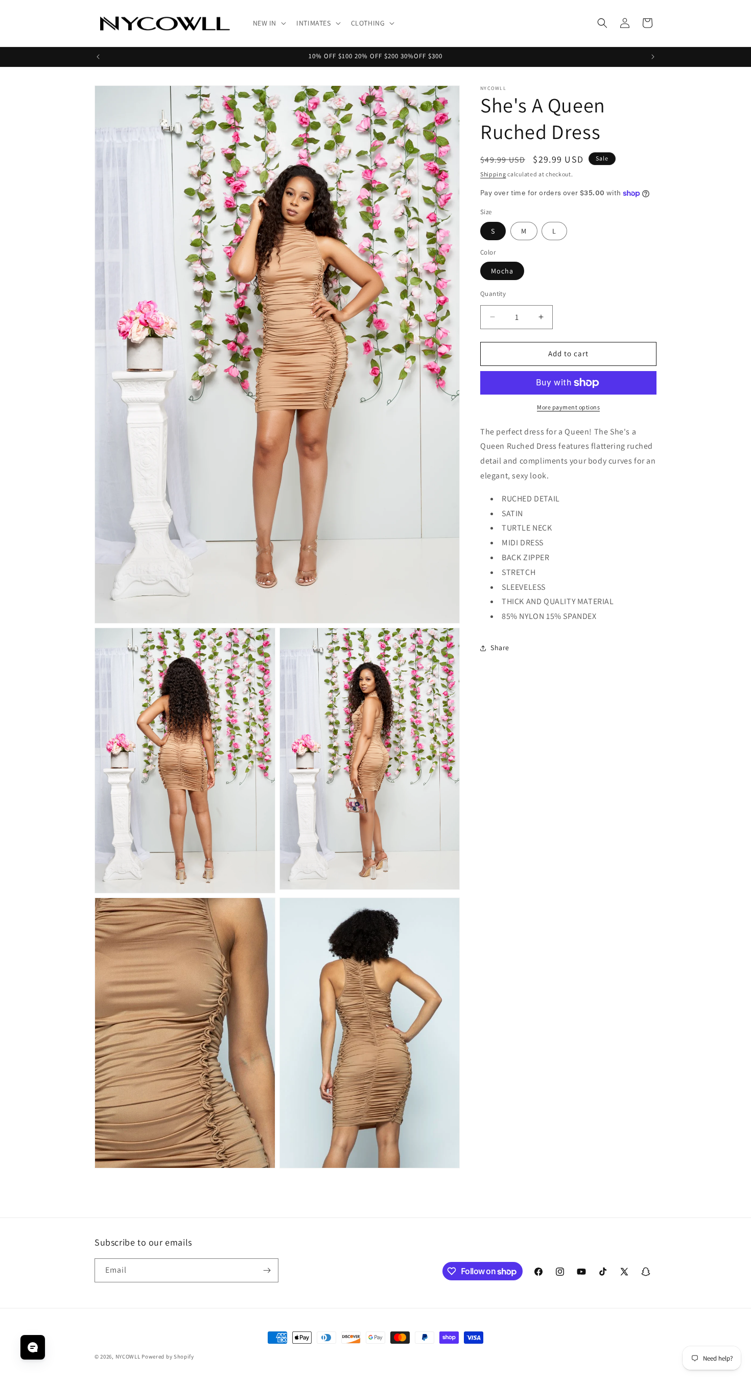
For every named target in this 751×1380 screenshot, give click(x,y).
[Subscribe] (266, 1270)
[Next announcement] (653, 56)
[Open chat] (32, 1347)
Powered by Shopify (168, 1356)
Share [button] (499, 647)
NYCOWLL (127, 1356)
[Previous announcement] (98, 56)
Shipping (493, 174)
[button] (269, 23)
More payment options (568, 407)
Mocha (502, 270)
